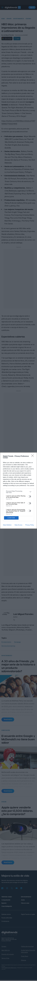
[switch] (29, 496)
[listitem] (18, 491)
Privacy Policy (29, 525)
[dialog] (18, 490)
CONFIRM (11, 518)
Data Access (18, 525)
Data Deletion (7, 525)
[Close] (33, 456)
